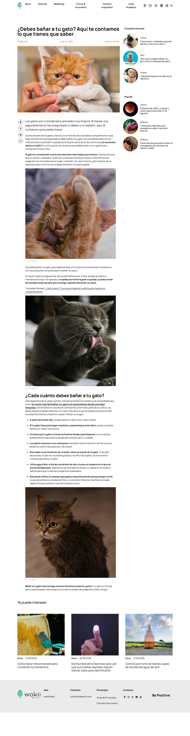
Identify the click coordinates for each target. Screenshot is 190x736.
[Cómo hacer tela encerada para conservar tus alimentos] (41, 634)
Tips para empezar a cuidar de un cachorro (156, 77)
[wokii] (19, 5)
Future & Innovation (81, 5)
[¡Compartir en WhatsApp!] (20, 141)
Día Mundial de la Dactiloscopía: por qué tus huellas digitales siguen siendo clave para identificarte (94, 667)
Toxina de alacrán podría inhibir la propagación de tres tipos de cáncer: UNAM (156, 146)
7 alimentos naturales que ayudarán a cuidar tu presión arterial (154, 128)
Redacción (22, 41)
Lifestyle (42, 3)
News (28, 3)
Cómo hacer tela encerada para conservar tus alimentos (37, 665)
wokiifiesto (49, 696)
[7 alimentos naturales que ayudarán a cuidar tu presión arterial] (130, 126)
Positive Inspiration (107, 5)
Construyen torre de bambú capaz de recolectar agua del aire (147, 665)
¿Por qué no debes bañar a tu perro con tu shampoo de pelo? (155, 60)
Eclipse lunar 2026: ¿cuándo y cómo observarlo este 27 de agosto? (154, 111)
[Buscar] (171, 5)
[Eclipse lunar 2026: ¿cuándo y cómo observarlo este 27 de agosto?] (130, 109)
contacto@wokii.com (81, 696)
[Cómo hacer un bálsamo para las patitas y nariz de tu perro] (130, 40)
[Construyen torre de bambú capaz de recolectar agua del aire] (149, 634)
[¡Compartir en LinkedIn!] (20, 134)
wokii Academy (131, 5)
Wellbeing (59, 3)
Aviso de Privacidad (106, 697)
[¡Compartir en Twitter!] (20, 128)
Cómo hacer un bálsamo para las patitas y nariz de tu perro (156, 42)
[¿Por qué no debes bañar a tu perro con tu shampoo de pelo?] (130, 58)
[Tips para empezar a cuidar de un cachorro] (130, 75)
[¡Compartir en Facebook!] (20, 122)
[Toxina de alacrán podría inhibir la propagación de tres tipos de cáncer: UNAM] (130, 143)
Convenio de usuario (107, 703)
